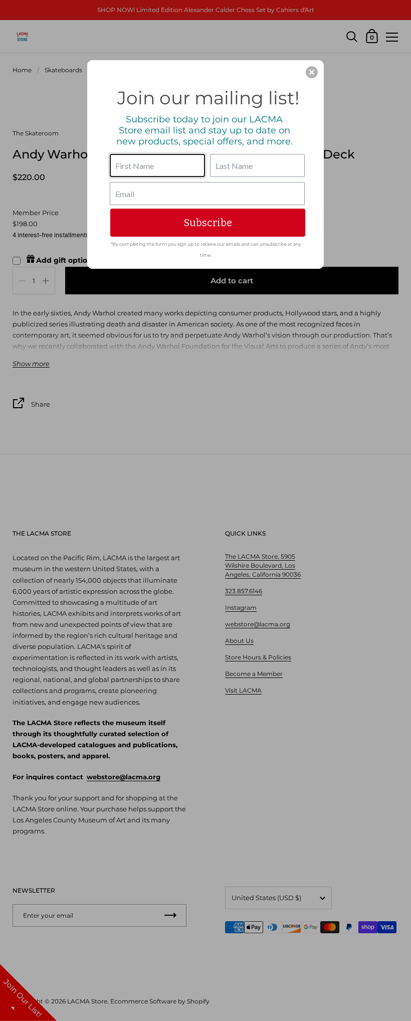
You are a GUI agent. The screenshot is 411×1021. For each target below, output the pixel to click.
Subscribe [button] (208, 223)
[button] (312, 72)
